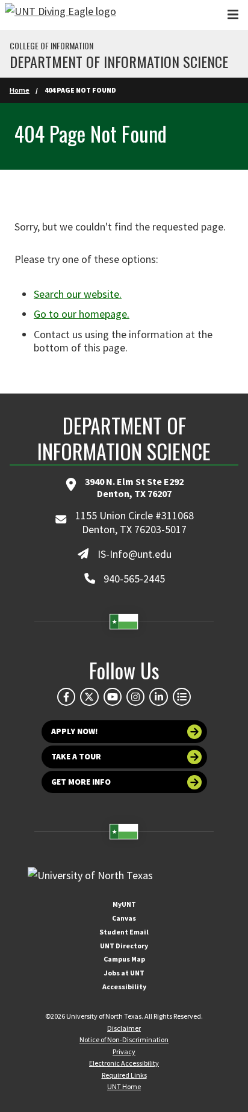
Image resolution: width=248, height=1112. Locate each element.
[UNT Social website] (182, 697)
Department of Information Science (119, 61)
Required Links (124, 1075)
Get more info (81, 782)
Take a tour (76, 757)
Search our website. (78, 294)
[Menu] (233, 14)
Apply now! (74, 731)
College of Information (51, 46)
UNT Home (124, 1086)
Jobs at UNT (124, 972)
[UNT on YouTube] (113, 697)
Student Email (124, 931)
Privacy (124, 1051)
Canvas (124, 917)
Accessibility (124, 986)
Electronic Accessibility (124, 1062)
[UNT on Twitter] (89, 697)
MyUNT (124, 904)
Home (19, 89)
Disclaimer (124, 1028)
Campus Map (124, 958)
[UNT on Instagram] (135, 697)
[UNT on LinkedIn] (158, 697)
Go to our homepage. (81, 314)
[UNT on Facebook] (66, 697)
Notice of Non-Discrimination (124, 1039)
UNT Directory (124, 945)
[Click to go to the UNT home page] (60, 15)
